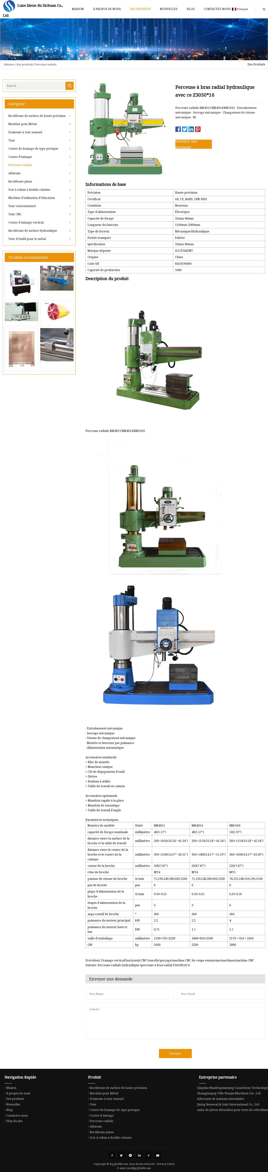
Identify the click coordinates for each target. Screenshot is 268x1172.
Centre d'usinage (20, 157)
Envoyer (175, 1054)
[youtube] (157, 1155)
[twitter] (121, 1155)
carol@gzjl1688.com (138, 1168)
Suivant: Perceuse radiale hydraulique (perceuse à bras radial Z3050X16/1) (138, 965)
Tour (11, 140)
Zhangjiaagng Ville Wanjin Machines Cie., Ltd (229, 1093)
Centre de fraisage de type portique (33, 149)
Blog (191, 9)
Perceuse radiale (46, 64)
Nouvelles (169, 9)
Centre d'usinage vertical (26, 222)
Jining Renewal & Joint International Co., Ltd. (228, 1104)
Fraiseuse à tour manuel (25, 132)
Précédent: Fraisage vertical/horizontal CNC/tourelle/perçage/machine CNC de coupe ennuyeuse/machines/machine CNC (170, 960)
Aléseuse (14, 173)
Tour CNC (15, 214)
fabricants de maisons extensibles (220, 1099)
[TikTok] (148, 1155)
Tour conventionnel (22, 206)
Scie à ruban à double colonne (29, 190)
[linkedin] (139, 1155)
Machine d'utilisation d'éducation (31, 198)
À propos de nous (107, 9)
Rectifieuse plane (20, 181)
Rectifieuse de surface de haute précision (37, 116)
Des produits (140, 9)
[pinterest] (130, 1155)
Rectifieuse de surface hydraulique (32, 231)
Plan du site (14, 1121)
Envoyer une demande (186, 144)
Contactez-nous (217, 9)
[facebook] (112, 1155)
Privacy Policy (166, 1164)
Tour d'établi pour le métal (27, 239)
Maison (78, 9)
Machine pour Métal (22, 124)
